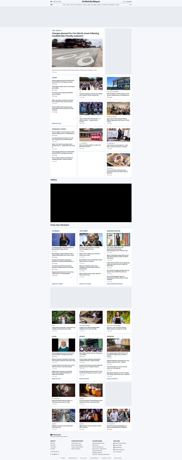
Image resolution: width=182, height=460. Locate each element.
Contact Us (53, 446)
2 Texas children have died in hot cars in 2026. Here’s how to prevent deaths (63, 365)
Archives (52, 448)
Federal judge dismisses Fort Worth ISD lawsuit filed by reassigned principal (63, 81)
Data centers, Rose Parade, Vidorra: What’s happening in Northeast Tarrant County (118, 120)
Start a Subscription (76, 445)
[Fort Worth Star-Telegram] (91, 1)
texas (53, 325)
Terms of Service (117, 458)
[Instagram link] (56, 454)
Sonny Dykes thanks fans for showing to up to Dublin (63, 87)
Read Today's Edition (120, 443)
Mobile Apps (118, 445)
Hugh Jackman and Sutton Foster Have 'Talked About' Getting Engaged (63, 272)
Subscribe (129, 1)
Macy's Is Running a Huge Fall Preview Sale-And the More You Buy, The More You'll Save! (118, 256)
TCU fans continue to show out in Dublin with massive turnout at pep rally (90, 94)
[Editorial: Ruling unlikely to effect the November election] (91, 134)
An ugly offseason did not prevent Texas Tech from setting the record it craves (90, 372)
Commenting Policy (72, 458)
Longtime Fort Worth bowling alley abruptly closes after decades (89, 328)
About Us (52, 443)
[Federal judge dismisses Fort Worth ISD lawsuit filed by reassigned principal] (63, 345)
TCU (80, 91)
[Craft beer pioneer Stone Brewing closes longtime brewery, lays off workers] (91, 390)
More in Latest (56, 123)
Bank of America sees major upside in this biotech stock (90, 274)
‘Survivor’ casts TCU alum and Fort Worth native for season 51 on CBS (116, 328)
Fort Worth (56, 30)
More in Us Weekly (57, 283)
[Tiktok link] (58, 454)
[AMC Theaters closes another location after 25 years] (91, 415)
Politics (73, 4)
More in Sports (84, 378)
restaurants (110, 168)
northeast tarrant (111, 116)
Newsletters (118, 447)
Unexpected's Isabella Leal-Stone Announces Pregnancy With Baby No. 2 (63, 260)
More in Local (56, 378)
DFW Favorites (111, 4)
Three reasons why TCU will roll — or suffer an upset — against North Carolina (89, 120)
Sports (68, 4)
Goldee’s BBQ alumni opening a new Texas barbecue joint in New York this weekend (63, 108)
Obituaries (94, 4)
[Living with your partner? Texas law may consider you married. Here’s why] (63, 317)
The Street (83, 231)
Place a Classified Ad (97, 446)
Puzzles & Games (119, 449)
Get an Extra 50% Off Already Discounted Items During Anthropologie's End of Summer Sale (117, 249)
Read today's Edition (56, 1)
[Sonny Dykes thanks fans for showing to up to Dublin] (91, 345)
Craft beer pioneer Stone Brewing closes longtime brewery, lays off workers (91, 401)
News (64, 4)
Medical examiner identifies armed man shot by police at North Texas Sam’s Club (63, 359)
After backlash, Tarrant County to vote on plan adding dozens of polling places (118, 94)
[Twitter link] (52, 454)
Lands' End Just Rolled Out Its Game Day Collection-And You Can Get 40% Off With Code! (118, 264)
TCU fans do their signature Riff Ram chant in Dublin (62, 93)
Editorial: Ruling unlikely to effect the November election (90, 145)
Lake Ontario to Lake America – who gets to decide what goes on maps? (117, 145)
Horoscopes (118, 452)
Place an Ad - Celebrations (99, 448)
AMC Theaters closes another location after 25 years (90, 426)
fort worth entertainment (114, 325)
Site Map (52, 445)
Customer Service (76, 443)
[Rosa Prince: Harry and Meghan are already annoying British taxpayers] (118, 415)
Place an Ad (95, 445)
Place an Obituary (97, 450)
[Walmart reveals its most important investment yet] (63, 415)
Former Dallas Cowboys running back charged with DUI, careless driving (62, 158)
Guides (117, 4)
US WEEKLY (56, 231)
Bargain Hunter (113, 231)
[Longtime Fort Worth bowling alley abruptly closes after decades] (91, 317)
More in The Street (85, 283)
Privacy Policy (83, 458)
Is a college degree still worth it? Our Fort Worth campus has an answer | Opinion (117, 354)
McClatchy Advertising (98, 443)
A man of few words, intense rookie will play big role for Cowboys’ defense (90, 365)
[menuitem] (51, 4)
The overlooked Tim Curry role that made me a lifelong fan (117, 367)
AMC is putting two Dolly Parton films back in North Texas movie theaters (62, 100)
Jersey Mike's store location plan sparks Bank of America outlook (90, 260)
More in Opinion (112, 378)
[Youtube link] (54, 454)
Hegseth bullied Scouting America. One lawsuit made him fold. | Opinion (118, 361)
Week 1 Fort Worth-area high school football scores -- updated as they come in (63, 145)
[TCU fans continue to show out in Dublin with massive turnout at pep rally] (91, 83)
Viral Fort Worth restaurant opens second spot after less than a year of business (117, 171)
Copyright (63, 458)
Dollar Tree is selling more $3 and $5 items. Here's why (89, 254)
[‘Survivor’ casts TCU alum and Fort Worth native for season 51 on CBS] (118, 317)
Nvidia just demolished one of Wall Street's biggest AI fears (89, 248)
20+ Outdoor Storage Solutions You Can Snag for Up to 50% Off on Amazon (118, 271)
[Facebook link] (51, 454)
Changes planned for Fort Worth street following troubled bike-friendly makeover (75, 34)
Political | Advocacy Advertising (100, 454)
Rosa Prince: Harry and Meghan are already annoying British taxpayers (117, 426)
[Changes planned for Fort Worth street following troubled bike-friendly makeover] (77, 53)
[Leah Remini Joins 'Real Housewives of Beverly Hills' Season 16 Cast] (63, 239)
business (81, 398)
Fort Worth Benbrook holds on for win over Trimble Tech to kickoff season (62, 138)
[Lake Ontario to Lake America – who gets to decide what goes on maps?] (118, 134)
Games (88, 4)
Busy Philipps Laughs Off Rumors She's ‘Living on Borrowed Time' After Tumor (63, 254)
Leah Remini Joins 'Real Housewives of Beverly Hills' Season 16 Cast (63, 248)
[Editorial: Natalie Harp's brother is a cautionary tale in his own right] (63, 390)
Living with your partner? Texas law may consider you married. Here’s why (63, 328)
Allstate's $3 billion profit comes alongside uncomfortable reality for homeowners (89, 267)
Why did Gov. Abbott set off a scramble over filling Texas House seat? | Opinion (118, 373)
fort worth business (84, 325)
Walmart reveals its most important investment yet (62, 426)
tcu (80, 116)
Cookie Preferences (94, 458)
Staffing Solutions (97, 452)
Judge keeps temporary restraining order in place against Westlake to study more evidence (62, 373)
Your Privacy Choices (106, 458)
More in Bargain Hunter (114, 283)
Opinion (85, 4)
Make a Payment (75, 448)
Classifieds (104, 4)
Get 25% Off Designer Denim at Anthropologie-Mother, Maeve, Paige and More (117, 278)
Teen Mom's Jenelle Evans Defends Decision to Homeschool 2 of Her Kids (62, 266)
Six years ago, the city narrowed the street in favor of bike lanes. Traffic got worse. (74, 70)
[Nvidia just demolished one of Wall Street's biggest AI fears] (91, 239)
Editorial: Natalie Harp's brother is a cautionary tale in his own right (62, 401)
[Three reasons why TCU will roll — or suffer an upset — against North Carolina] (91, 108)
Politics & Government (113, 91)
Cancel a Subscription (77, 446)
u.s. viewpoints (83, 143)
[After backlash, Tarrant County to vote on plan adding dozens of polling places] (118, 83)
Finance (99, 4)
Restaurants (79, 4)
